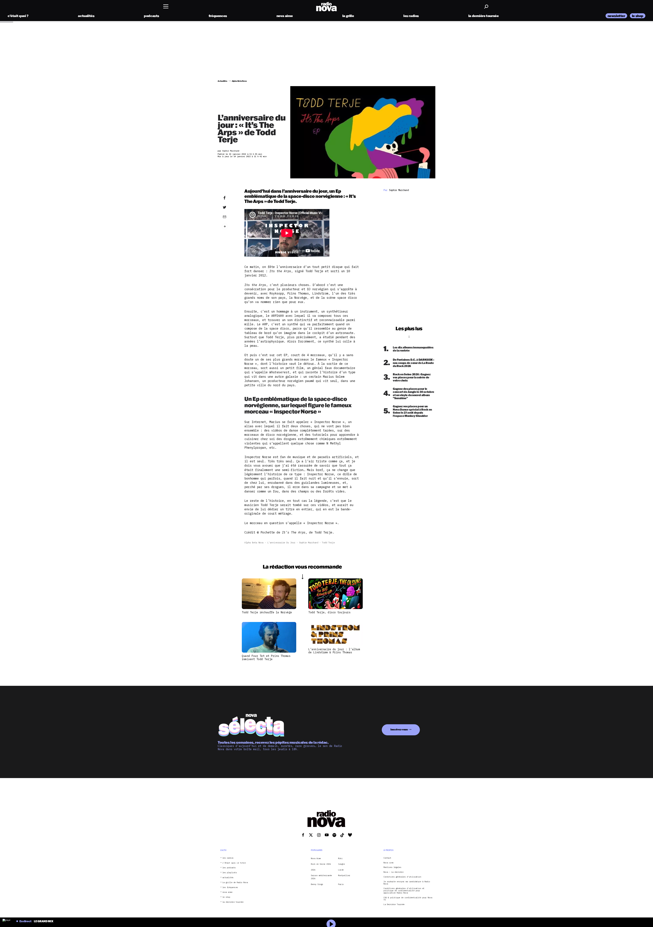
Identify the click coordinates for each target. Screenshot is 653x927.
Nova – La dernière (393, 872)
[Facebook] (229, 198)
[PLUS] (229, 226)
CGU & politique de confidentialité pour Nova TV (407, 899)
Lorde (341, 870)
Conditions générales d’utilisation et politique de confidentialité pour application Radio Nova (403, 891)
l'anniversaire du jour (281, 542)
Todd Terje (328, 542)
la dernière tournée (483, 16)
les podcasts (229, 868)
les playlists (229, 873)
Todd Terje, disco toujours (329, 612)
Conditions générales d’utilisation (402, 877)
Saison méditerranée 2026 (321, 877)
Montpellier (344, 875)
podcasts (151, 16)
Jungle (341, 864)
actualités (86, 16)
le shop (637, 16)
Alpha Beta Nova (254, 542)
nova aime (285, 16)
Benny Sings (317, 884)
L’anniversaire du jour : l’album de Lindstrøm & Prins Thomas (334, 651)
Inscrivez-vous (399, 729)
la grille (348, 16)
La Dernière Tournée (394, 904)
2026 (313, 870)
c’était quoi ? (18, 16)
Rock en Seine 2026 (321, 864)
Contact (387, 858)
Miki (340, 858)
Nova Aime (316, 858)
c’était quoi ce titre (234, 863)
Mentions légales (392, 867)
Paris (341, 884)
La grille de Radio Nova (235, 882)
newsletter (616, 16)
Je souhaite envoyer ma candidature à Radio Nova (406, 883)
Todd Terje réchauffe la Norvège (267, 612)
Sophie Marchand (308, 542)
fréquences (218, 16)
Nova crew (388, 863)
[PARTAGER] (229, 207)
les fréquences (230, 887)
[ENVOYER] (229, 216)
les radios (411, 16)
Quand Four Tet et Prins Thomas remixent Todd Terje (266, 657)
